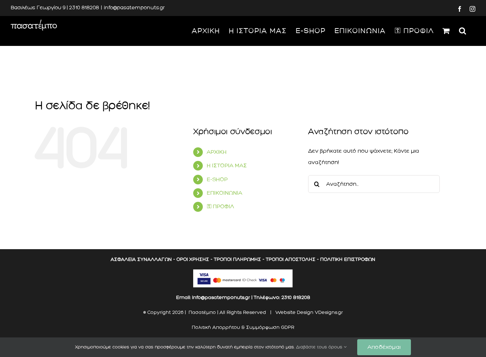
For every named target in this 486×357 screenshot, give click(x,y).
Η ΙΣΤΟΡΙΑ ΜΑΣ (227, 165)
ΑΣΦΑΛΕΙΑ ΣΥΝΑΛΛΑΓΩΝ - (143, 259)
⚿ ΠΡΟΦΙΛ (220, 206)
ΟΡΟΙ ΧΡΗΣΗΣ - (194, 259)
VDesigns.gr (329, 312)
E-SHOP (217, 179)
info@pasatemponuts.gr (134, 8)
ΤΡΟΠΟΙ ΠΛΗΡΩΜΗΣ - (239, 259)
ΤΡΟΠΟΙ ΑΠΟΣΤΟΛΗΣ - (292, 259)
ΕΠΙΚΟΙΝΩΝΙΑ (224, 193)
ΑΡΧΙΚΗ (217, 152)
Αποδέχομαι (384, 347)
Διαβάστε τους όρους (320, 347)
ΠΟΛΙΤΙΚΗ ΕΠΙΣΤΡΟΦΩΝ (347, 259)
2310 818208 (295, 297)
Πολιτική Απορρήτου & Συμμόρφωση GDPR (243, 327)
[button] (462, 31)
